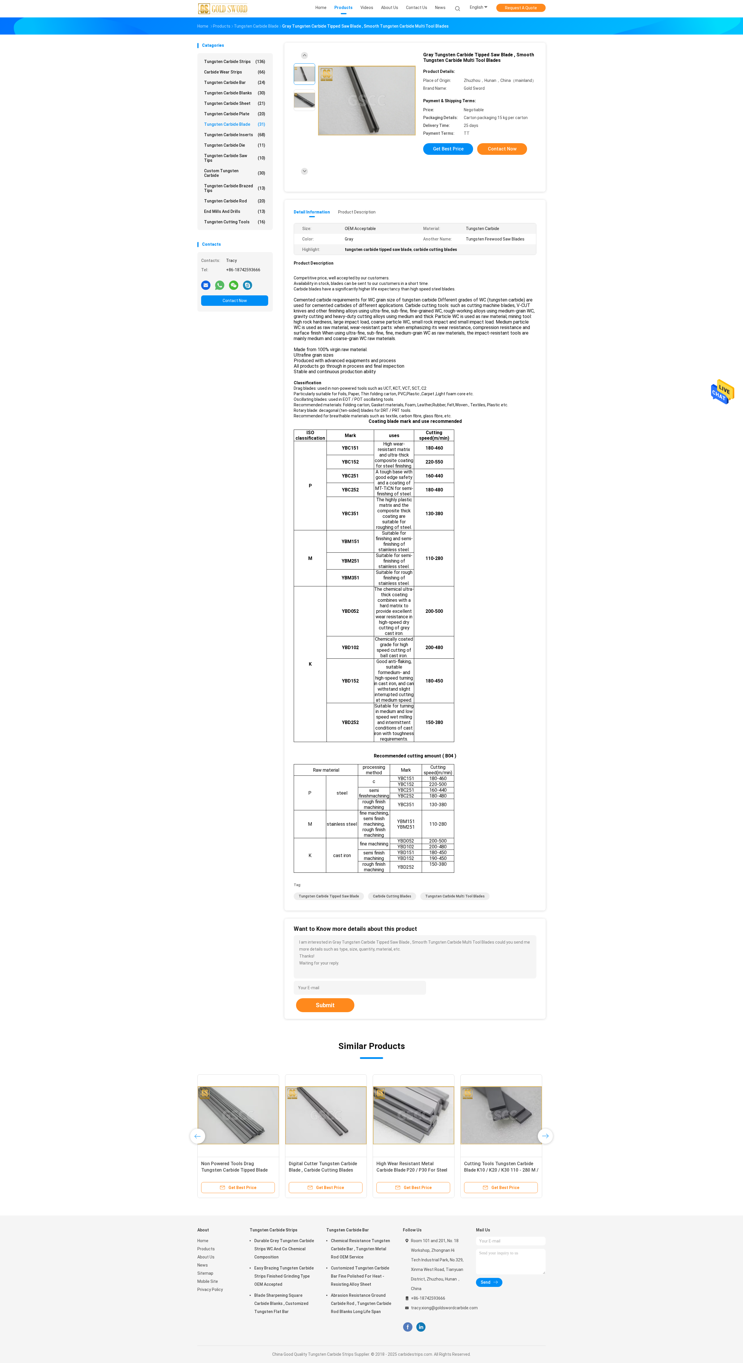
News (202, 1265)
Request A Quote (521, 8)
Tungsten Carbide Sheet (234, 103)
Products (206, 1249)
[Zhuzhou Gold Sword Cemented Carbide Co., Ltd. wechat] (233, 285)
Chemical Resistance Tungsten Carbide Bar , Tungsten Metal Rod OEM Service (360, 1248)
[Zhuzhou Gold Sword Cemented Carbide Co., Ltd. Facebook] (407, 1327)
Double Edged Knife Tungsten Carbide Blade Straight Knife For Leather (498, 1170)
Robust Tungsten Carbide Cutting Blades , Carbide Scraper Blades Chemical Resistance (412, 1170)
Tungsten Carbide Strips (234, 61)
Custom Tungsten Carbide (234, 173)
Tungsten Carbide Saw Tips (234, 158)
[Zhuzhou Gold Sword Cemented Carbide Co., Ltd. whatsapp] (219, 285)
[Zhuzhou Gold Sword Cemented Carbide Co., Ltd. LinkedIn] (421, 1327)
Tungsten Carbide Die (234, 145)
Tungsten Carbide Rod (234, 201)
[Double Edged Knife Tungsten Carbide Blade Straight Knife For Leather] (501, 1115)
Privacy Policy (210, 1289)
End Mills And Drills (234, 211)
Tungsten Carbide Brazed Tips (234, 188)
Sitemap (205, 1273)
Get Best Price (448, 149)
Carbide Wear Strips (234, 72)
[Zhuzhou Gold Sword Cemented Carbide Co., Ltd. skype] (247, 285)
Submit (325, 1005)
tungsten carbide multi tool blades (455, 896)
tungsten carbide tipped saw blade (329, 896)
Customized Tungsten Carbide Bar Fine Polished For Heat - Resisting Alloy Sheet (360, 1276)
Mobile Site (207, 1281)
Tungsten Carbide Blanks (234, 93)
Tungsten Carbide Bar (234, 82)
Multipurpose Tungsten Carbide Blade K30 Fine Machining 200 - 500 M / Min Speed (322, 1170)
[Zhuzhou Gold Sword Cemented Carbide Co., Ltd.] (222, 9)
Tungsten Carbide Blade (234, 124)
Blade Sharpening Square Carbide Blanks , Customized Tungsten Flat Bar (281, 1303)
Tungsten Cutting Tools (234, 222)
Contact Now (235, 300)
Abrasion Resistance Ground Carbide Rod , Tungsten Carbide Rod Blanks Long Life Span (361, 1303)
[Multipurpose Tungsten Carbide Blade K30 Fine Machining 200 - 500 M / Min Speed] (326, 1115)
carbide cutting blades (392, 896)
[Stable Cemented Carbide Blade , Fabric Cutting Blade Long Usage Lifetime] (238, 1115)
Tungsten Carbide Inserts (234, 134)
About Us (205, 1257)
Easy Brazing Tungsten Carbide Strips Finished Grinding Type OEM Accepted (284, 1276)
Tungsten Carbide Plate (234, 114)
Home (202, 1240)
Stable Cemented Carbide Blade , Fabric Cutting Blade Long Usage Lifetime (236, 1170)
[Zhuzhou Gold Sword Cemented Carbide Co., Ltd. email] (205, 285)
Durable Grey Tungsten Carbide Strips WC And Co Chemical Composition (284, 1248)
